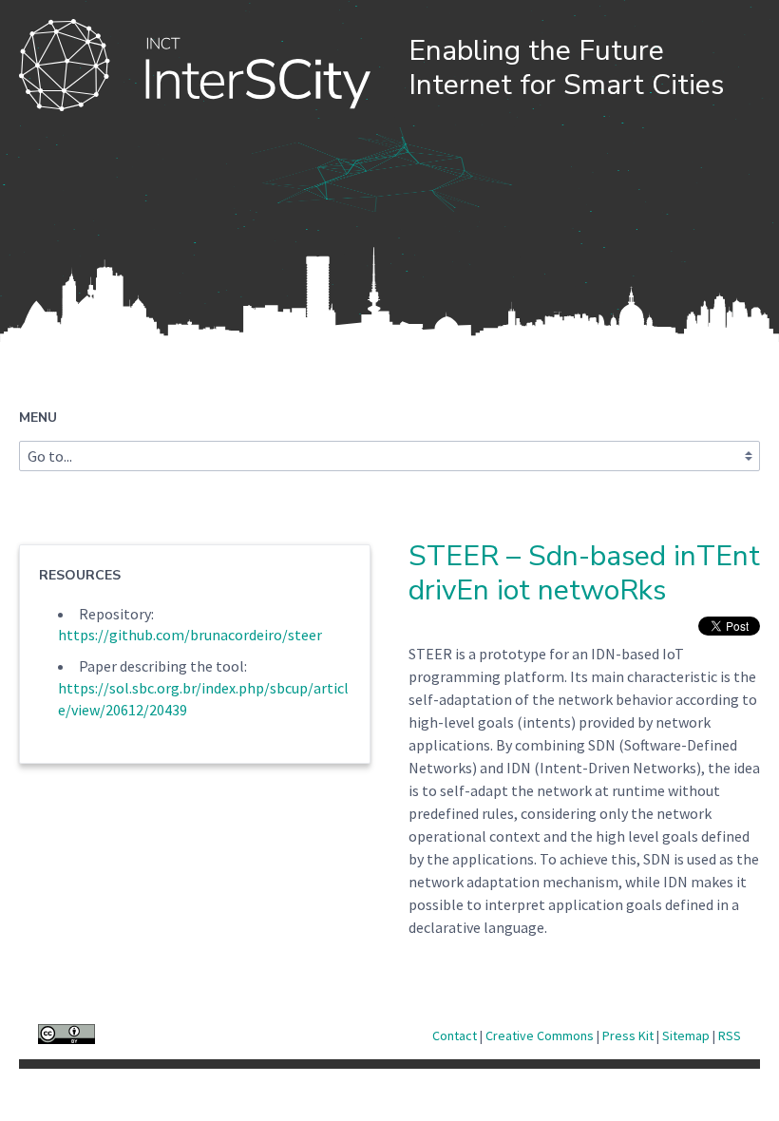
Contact (456, 1035)
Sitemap (687, 1035)
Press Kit (629, 1035)
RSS (729, 1035)
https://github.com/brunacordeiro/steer (190, 634)
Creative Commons (541, 1035)
